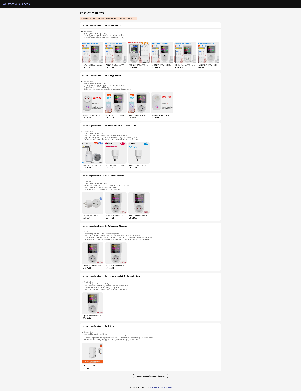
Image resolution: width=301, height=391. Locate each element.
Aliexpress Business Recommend (161, 387)
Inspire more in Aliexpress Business (151, 376)
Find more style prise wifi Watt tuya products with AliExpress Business (107, 18)
